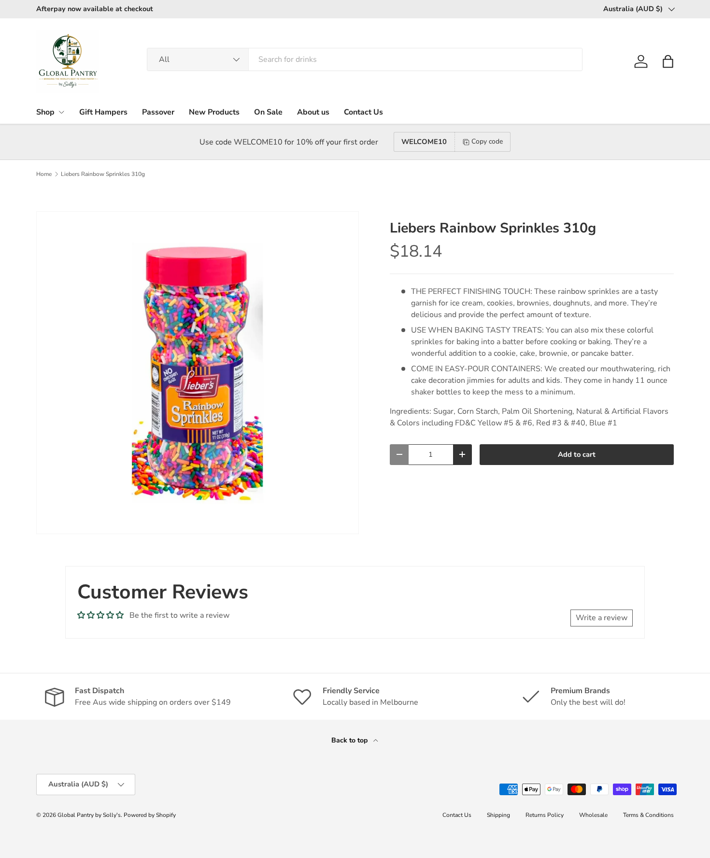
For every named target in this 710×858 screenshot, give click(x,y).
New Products (214, 112)
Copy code (487, 141)
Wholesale (593, 815)
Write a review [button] (601, 617)
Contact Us (363, 112)
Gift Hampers (103, 112)
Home (44, 174)
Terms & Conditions (648, 815)
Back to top (350, 740)
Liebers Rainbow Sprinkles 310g (103, 174)
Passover (158, 112)
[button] (668, 61)
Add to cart (577, 454)
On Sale (268, 112)
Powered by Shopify (150, 815)
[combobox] (364, 59)
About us (313, 112)
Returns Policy (544, 815)
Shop (45, 112)
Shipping (498, 815)
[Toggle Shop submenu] (61, 112)
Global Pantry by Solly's (89, 815)
